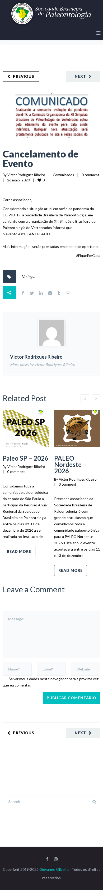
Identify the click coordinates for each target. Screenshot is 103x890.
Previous (23, 76)
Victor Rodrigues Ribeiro (26, 175)
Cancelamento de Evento (40, 158)
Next (80, 76)
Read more (19, 551)
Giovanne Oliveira (54, 869)
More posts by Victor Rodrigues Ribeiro (42, 364)
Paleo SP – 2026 (25, 458)
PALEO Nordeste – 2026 (70, 464)
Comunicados (63, 175)
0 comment (90, 175)
